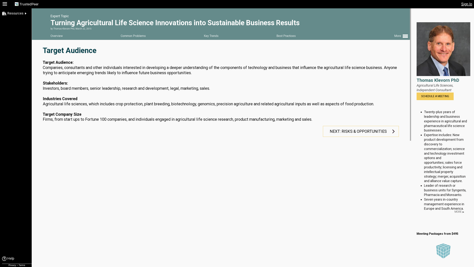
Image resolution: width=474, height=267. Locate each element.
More (459, 211)
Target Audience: (58, 62)
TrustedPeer (29, 4)
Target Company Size (62, 114)
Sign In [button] (466, 4)
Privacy (12, 265)
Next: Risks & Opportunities (358, 131)
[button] (5, 5)
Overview (57, 36)
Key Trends (211, 36)
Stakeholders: (55, 83)
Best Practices (286, 36)
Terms (22, 265)
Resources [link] (15, 13)
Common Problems (133, 36)
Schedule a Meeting (435, 96)
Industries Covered (60, 98)
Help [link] (10, 258)
